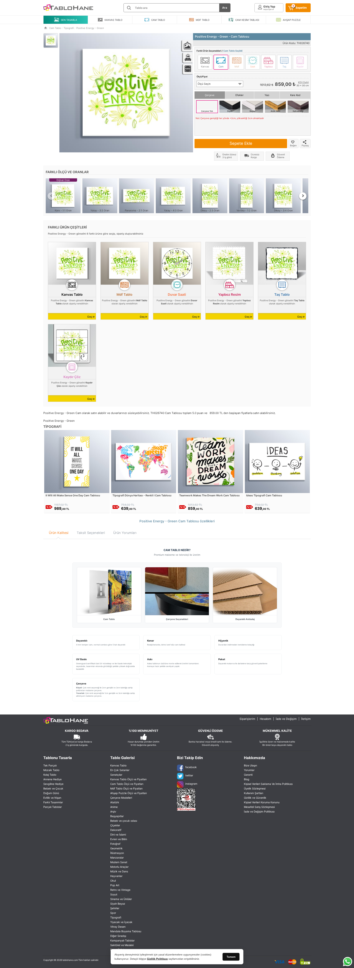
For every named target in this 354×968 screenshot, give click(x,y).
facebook (191, 767)
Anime (114, 806)
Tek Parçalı (50, 765)
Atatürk (114, 802)
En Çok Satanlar (119, 770)
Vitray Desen (118, 926)
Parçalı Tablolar (52, 806)
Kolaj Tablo (49, 774)
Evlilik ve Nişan (52, 797)
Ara (224, 7)
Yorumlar (249, 770)
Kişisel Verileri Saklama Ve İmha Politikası (268, 783)
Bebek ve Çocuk (53, 788)
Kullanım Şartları (253, 793)
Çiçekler (115, 825)
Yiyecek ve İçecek (121, 922)
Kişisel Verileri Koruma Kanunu (262, 802)
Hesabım (265, 719)
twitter (189, 775)
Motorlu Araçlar (119, 866)
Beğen (293, 145)
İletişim (306, 719)
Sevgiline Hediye (53, 783)
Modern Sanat (118, 862)
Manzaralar (117, 857)
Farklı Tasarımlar (53, 802)
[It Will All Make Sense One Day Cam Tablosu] (76, 461)
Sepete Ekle (241, 143)
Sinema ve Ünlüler (121, 899)
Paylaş (305, 145)
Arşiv (113, 811)
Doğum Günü (51, 793)
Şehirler (114, 908)
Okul (113, 880)
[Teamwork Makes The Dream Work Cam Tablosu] (210, 461)
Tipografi (115, 917)
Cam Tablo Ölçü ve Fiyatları (126, 783)
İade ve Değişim (286, 719)
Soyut (113, 894)
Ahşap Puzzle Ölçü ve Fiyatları (128, 793)
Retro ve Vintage (120, 889)
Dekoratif (115, 829)
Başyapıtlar (117, 816)
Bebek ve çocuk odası (123, 820)
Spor (113, 912)
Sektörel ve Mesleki (122, 945)
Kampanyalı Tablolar (122, 940)
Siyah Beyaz (117, 903)
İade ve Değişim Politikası (259, 811)
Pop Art (114, 885)
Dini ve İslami (118, 834)
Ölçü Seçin (204, 83)
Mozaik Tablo (51, 770)
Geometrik (116, 848)
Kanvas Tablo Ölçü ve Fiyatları (128, 779)
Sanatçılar (116, 774)
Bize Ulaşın (250, 765)
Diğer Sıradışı (118, 935)
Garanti (248, 774)
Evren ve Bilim (118, 839)
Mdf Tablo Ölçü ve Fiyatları (126, 788)
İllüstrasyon (117, 853)
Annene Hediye (52, 779)
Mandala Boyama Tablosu (125, 931)
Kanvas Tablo (118, 765)
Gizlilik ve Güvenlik (255, 797)
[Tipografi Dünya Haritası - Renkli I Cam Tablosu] (143, 461)
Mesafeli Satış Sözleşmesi (259, 806)
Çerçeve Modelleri (121, 797)
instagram (191, 783)
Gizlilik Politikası (157, 958)
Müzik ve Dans (119, 871)
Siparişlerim (247, 719)
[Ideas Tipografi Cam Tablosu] (277, 461)
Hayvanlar (116, 876)
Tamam (231, 956)
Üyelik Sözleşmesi (255, 788)
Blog (246, 779)
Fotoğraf (115, 843)
